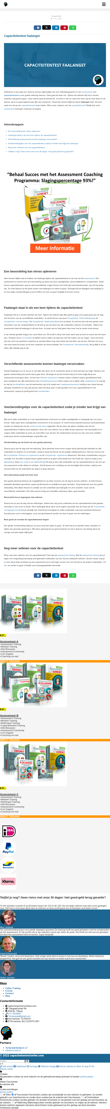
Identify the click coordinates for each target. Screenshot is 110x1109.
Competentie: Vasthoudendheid (45, 321)
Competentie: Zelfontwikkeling (80, 318)
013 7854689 (14, 1013)
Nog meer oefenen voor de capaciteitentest (26, 147)
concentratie (26, 338)
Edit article (8, 1066)
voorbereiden (43, 391)
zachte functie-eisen (38, 426)
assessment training (66, 555)
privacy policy (86, 1076)
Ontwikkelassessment (49, 381)
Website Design (48, 1066)
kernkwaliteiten (19, 384)
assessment (87, 92)
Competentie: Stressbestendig (75, 344)
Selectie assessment (49, 378)
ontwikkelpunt (90, 381)
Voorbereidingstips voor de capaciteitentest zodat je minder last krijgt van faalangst (43, 143)
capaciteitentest (28, 105)
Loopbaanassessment (69, 384)
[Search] (27, 1061)
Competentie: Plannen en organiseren (23, 455)
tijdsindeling (9, 462)
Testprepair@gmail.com (19, 1016)
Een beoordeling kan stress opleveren (24, 131)
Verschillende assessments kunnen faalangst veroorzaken (32, 139)
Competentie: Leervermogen (16, 321)
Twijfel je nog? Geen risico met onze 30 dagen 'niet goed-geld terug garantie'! (41, 151)
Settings (33, 1066)
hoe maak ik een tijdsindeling (32, 462)
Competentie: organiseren (56, 455)
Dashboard (21, 1066)
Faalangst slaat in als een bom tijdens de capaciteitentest (32, 135)
